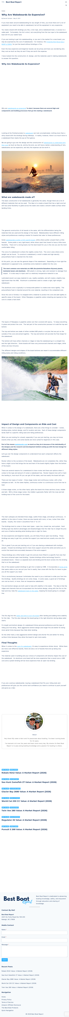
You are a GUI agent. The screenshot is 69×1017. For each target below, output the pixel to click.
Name (4, 929)
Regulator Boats (15, 816)
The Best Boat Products (10, 1008)
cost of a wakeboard (24, 646)
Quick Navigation (8, 1010)
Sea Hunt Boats (14, 779)
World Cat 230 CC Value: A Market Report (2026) (27, 801)
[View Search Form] (66, 5)
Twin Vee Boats (14, 807)
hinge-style (63, 567)
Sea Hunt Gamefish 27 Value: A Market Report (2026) (29, 782)
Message (5, 944)
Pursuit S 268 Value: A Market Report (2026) (24, 829)
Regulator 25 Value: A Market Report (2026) (24, 820)
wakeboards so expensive (17, 108)
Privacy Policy (6, 999)
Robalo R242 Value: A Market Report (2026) (24, 773)
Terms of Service (7, 1002)
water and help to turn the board (27, 615)
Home (3, 11)
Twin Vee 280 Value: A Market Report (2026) (24, 810)
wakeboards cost (21, 444)
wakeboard (29, 133)
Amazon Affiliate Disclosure (11, 1005)
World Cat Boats (15, 798)
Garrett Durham (7, 18)
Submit (5, 960)
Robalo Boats (14, 769)
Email (4, 937)
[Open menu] (66, 2)
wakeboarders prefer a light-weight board (20, 240)
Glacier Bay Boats (15, 788)
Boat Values (5, 769)
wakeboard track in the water (28, 591)
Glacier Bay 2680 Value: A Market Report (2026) (26, 791)
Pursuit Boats (14, 826)
